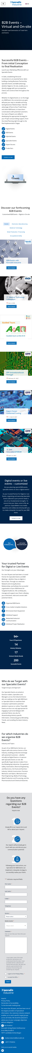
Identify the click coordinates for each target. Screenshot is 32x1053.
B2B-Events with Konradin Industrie (13, 261)
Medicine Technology (16, 228)
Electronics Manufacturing (19, 224)
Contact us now (8, 157)
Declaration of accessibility (9, 1003)
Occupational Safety (16, 236)
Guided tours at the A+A (15, 336)
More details (11, 268)
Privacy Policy (19, 974)
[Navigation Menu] (3, 3)
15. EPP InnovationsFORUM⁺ (14, 451)
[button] (16, 926)
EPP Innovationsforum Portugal (15, 373)
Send (8, 982)
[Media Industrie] (16, 3)
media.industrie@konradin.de (14, 1038)
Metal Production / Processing (16, 232)
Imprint (3, 998)
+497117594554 (10, 1042)
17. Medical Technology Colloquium (15, 298)
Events (6, 224)
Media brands (9, 921)
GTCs (16, 977)
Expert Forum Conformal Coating (13, 412)
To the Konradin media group (10, 1005)
